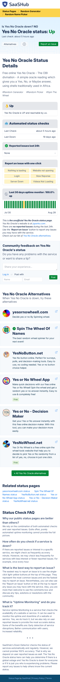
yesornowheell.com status (16, 491)
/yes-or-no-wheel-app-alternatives (21, 376)
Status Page (14, 678)
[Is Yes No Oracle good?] (24, 44)
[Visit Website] (56, 311)
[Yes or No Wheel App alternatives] (6, 381)
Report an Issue (48, 44)
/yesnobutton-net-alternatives (18, 350)
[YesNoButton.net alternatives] (6, 354)
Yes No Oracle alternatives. (37, 235)
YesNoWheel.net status (25, 501)
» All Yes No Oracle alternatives (30, 473)
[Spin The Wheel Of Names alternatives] (6, 330)
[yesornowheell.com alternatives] (6, 313)
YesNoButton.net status (33, 494)
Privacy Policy (38, 678)
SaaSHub (26, 678)
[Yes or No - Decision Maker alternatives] (6, 412)
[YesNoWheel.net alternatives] (6, 444)
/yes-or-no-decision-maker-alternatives (23, 408)
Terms (49, 678)
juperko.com (39, 223)
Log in (6, 274)
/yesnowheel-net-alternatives (18, 439)
